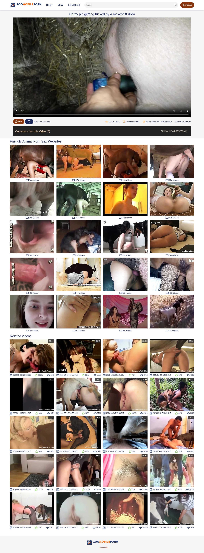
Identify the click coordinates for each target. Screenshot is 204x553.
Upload (188, 5)
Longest (74, 5)
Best (49, 5)
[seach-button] (175, 5)
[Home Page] (25, 5)
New (60, 5)
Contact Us (104, 548)
